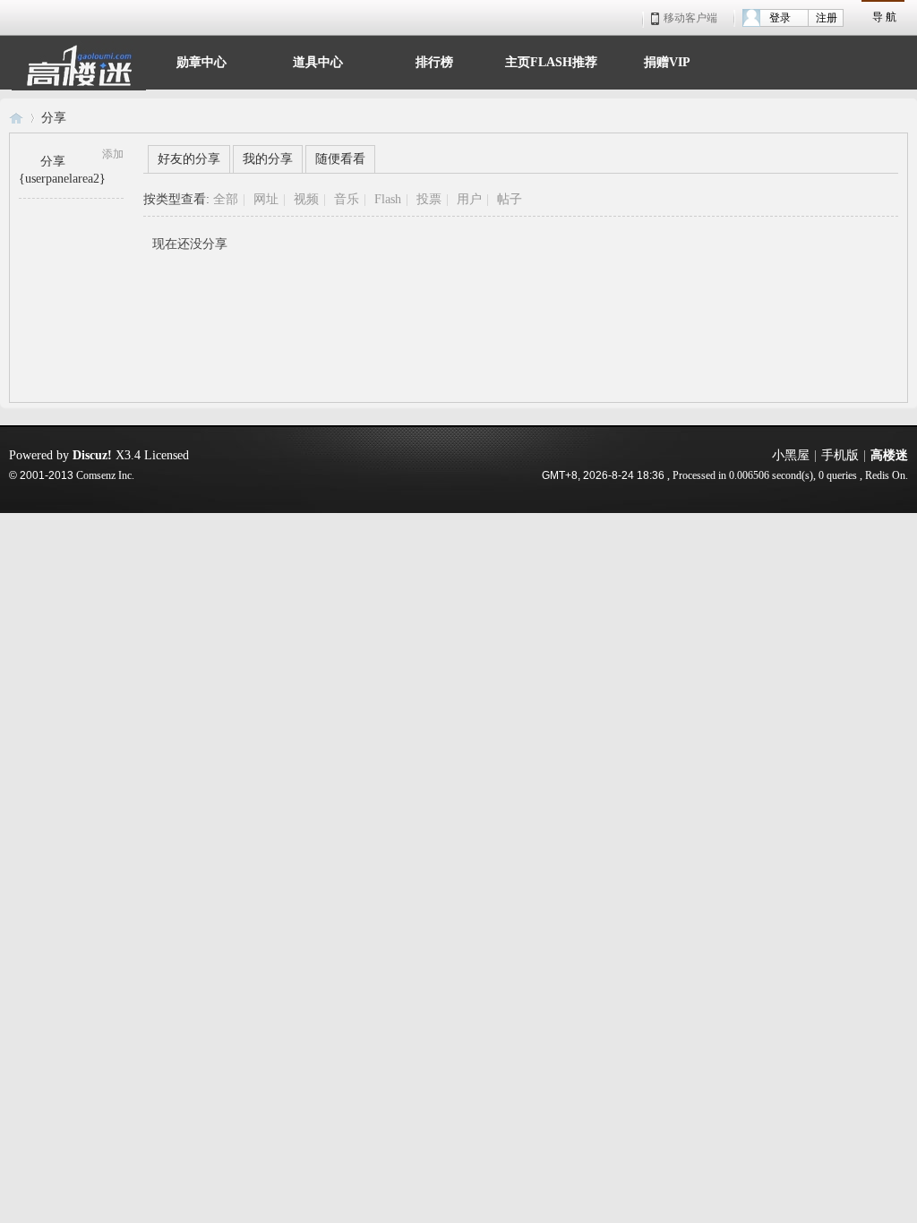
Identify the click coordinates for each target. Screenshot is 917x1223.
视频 (306, 199)
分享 (53, 117)
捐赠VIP (667, 60)
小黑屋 (791, 455)
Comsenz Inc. (105, 476)
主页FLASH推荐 (551, 60)
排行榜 (434, 60)
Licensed (166, 455)
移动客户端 (690, 18)
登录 (780, 18)
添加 (113, 154)
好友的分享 (189, 159)
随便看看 (340, 159)
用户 (469, 199)
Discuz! (92, 455)
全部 (225, 199)
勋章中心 (201, 60)
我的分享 (268, 159)
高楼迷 (16, 118)
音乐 (346, 199)
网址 (266, 199)
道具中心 (318, 60)
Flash (387, 199)
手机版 (840, 455)
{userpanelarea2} (62, 178)
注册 (826, 18)
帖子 (509, 199)
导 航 (884, 17)
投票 (428, 199)
